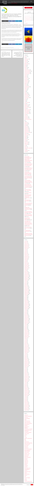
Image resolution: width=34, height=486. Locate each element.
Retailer (13, 47)
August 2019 (26, 259)
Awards (25, 62)
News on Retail (26, 445)
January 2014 (26, 331)
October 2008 (26, 407)
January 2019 (26, 264)
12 (27, 17)
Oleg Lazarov (26, 446)
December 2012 (27, 347)
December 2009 (27, 390)
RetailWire (26, 464)
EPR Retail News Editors (11, 19)
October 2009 (26, 393)
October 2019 (26, 258)
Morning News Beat (27, 444)
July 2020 (26, 249)
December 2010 (27, 376)
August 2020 (26, 248)
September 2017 (27, 278)
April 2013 (26, 342)
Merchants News (27, 441)
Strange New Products (27, 471)
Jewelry (26, 98)
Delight (25, 419)
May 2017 (26, 283)
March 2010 (26, 387)
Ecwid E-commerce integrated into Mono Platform (27, 219)
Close (31, 1)
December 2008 (27, 405)
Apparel (25, 56)
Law (25, 101)
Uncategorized (26, 150)
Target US (26, 475)
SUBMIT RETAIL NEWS (28, 7)
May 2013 (26, 341)
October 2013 (26, 335)
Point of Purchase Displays (28, 119)
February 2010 (26, 388)
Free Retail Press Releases (28, 432)
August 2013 (26, 337)
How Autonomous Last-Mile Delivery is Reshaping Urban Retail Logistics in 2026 (28, 177)
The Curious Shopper (27, 477)
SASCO (10, 48)
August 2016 (26, 294)
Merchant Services (27, 107)
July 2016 (26, 295)
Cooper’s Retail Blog (27, 418)
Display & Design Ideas (27, 422)
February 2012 (26, 359)
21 (30, 18)
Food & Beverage (27, 86)
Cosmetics (26, 74)
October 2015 (26, 306)
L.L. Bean (26, 437)
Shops (25, 138)
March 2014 (26, 329)
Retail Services (26, 128)
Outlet (25, 114)
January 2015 (26, 317)
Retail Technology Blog (28, 457)
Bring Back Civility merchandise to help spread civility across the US (28, 208)
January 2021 (26, 243)
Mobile (25, 108)
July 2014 (26, 324)
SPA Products (26, 139)
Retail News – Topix (27, 453)
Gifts (25, 91)
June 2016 (26, 296)
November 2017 (27, 276)
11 (26, 17)
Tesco (25, 476)
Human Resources (27, 97)
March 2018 (26, 271)
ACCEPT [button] (32, 484)
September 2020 (27, 247)
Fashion (25, 84)
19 (27, 18)
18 (26, 18)
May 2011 (26, 370)
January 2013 (26, 346)
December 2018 (27, 265)
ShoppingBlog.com (27, 469)
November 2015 (27, 305)
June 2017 (26, 282)
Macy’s (25, 440)
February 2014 (26, 330)
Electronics (26, 79)
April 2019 (26, 261)
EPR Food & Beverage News (28, 423)
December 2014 (27, 318)
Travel (25, 149)
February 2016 (26, 301)
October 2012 (26, 349)
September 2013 (27, 336)
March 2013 (26, 343)
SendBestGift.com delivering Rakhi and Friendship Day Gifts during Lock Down (28, 234)
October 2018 (26, 266)
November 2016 (27, 290)
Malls (25, 103)
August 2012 (26, 352)
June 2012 (26, 354)
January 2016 (26, 302)
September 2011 (27, 365)
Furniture (26, 89)
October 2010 (26, 378)
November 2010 (27, 377)
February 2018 (26, 272)
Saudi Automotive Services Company (15, 48)
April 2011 (26, 371)
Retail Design (26, 127)
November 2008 (27, 406)
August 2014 (26, 323)
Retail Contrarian (27, 452)
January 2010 (26, 389)
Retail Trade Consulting (28, 132)
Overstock (26, 115)
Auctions (26, 60)
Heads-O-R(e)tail (27, 433)
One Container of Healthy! (28, 192)
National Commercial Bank (6, 48)
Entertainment (26, 80)
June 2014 (26, 325)
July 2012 (26, 353)
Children (26, 68)
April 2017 (26, 284)
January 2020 (26, 255)
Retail (11, 47)
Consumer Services (27, 72)
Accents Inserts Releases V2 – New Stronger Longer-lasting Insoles (28, 212)
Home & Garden (27, 95)
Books (25, 66)
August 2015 (26, 308)
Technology (26, 144)
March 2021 (26, 242)
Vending (26, 151)
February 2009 (26, 402)
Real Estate (26, 122)
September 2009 (27, 394)
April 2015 (26, 313)
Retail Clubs (26, 126)
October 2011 (26, 364)
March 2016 (26, 300)
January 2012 (26, 360)
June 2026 (26, 241)
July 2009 (26, 396)
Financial (6, 47)
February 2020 (26, 254)
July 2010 (26, 382)
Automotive (26, 61)
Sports (25, 140)
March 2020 (26, 253)
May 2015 (26, 312)
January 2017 (26, 288)
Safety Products (27, 134)
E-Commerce (26, 78)
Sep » (27, 23)
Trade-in (26, 146)
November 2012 (27, 348)
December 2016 (27, 289)
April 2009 (26, 400)
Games (25, 90)
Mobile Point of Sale (27, 109)
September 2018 (27, 267)
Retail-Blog (26, 459)
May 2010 (26, 384)
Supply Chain (26, 143)
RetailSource (26, 463)
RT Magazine (26, 465)
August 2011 (26, 366)
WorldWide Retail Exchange (28, 481)
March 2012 (26, 358)
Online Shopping (27, 113)
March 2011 (26, 372)
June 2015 (26, 311)
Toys (25, 145)
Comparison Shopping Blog (28, 416)
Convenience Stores (27, 73)
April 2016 (26, 299)
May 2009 (26, 399)
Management (8, 47)
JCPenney (26, 434)
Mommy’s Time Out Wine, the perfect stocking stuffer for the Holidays (28, 204)
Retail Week (26, 458)
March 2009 (26, 401)
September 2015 (27, 307)
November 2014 (27, 319)
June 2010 (26, 383)
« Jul (25, 23)
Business (4, 47)
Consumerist (26, 417)
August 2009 (26, 395)
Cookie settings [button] (28, 484)
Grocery (26, 92)
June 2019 (26, 260)
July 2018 (26, 270)
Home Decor (26, 96)
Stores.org (26, 470)
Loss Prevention (27, 102)
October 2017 (26, 277)
